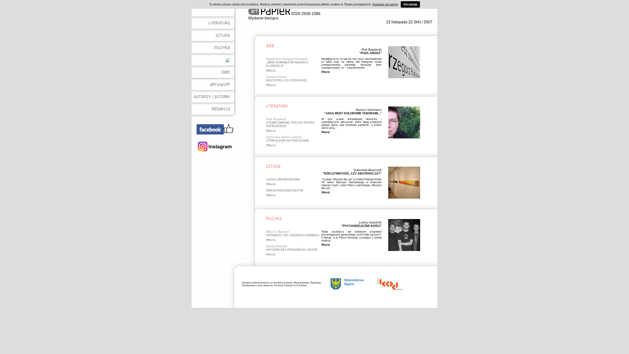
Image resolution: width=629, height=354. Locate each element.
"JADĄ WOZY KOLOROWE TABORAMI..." (353, 113)
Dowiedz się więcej (385, 4)
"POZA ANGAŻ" (370, 53)
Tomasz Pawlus (276, 77)
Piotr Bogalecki (371, 49)
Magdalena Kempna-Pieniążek (287, 59)
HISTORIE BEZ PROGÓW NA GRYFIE (291, 249)
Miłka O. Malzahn (277, 232)
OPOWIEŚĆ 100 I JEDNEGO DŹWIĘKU (292, 235)
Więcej (270, 70)
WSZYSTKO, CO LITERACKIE (286, 80)
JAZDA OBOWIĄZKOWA (283, 179)
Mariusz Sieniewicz (369, 110)
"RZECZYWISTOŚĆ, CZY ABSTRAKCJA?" (352, 173)
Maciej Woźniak (276, 246)
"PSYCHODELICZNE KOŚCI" (361, 226)
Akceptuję (410, 4)
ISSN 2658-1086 (305, 14)
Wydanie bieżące (263, 18)
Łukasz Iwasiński (370, 222)
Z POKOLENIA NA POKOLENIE (287, 140)
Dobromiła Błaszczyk (368, 170)
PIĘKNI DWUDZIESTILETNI (284, 190)
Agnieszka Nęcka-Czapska (284, 137)
